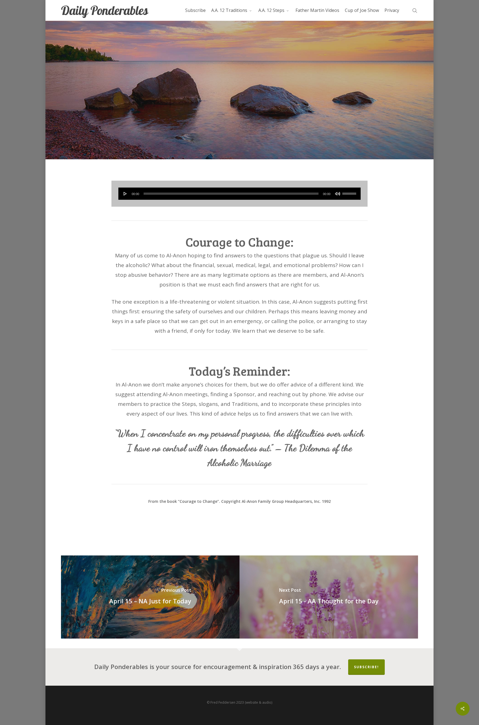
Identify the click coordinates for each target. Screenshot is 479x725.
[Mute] (337, 193)
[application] (239, 194)
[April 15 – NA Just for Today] (150, 597)
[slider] (350, 191)
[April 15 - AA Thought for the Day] (329, 597)
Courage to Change (239, 124)
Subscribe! (366, 667)
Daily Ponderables (104, 10)
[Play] (125, 193)
